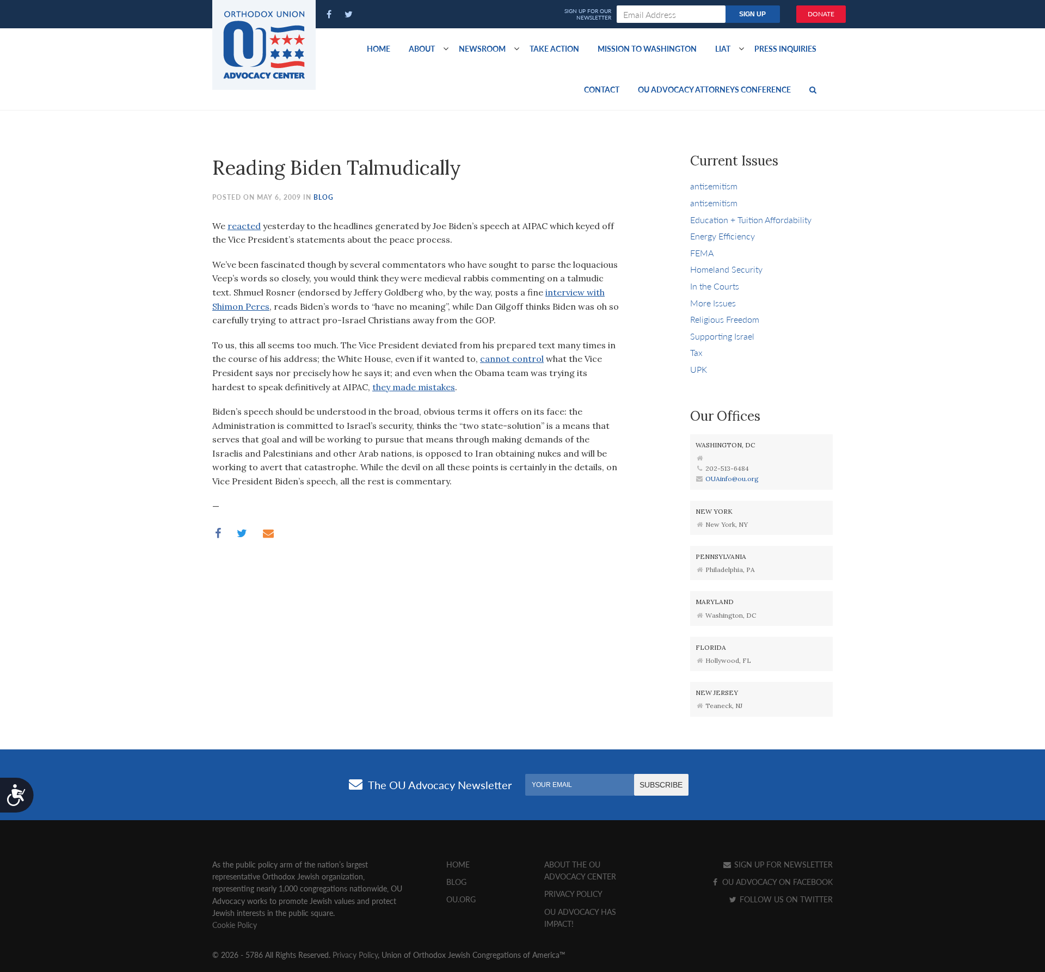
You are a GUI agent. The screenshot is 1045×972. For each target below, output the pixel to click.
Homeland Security (726, 269)
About (422, 48)
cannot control (512, 358)
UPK (698, 369)
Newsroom (482, 48)
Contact (601, 89)
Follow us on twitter (785, 899)
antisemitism (713, 186)
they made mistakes (413, 387)
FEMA (702, 253)
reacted (244, 225)
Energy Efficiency (722, 236)
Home (378, 48)
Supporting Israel (722, 336)
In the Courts (714, 286)
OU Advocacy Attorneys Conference (714, 89)
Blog (324, 197)
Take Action (554, 48)
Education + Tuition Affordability (751, 219)
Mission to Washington (647, 48)
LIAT (722, 48)
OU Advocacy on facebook (776, 881)
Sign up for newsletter (782, 864)
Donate (821, 14)
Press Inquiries (785, 48)
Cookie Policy (234, 924)
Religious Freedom (724, 319)
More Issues (713, 303)
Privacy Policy (573, 893)
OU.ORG (461, 899)
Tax (696, 352)
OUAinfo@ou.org (732, 479)
